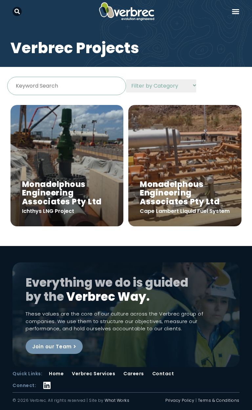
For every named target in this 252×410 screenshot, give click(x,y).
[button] (17, 11)
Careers (133, 373)
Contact (163, 373)
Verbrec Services (93, 373)
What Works (117, 400)
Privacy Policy (179, 400)
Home (56, 373)
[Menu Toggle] (236, 11)
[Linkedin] (47, 381)
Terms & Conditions (219, 400)
